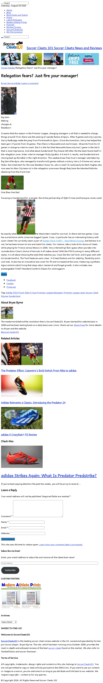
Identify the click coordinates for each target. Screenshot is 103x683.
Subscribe (10, 570)
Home (9, 17)
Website (5, 533)
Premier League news (74, 292)
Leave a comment (29, 83)
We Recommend (14, 32)
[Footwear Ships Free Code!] (50, 64)
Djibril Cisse (31, 292)
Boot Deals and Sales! (17, 15)
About (9, 10)
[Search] (2, 3)
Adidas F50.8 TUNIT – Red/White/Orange (63, 240)
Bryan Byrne (7, 83)
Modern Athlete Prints (16, 22)
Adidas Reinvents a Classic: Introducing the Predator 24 (33, 402)
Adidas (11, 67)
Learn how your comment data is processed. (61, 544)
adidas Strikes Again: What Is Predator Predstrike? (49, 475)
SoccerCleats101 (14, 30)
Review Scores (13, 27)
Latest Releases (14, 20)
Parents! (10, 25)
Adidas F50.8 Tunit (15, 292)
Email (4, 527)
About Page (79, 325)
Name (5, 522)
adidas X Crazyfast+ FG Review (19, 434)
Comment (6, 516)
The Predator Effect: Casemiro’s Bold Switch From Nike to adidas (38, 370)
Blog (8, 13)
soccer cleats (54, 648)
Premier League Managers (50, 292)
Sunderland (14, 296)
